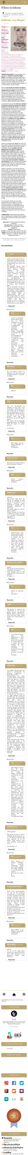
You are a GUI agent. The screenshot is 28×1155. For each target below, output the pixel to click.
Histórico (8, 13)
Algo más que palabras (12, 1144)
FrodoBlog (7, 1152)
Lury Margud (14, 14)
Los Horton (6, 14)
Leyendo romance (17, 13)
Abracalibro (11, 944)
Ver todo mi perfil (14, 1026)
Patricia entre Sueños (14, 562)
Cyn (12, 313)
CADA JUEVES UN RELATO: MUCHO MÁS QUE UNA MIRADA (12, 1141)
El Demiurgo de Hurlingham (13, 1147)
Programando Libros (14, 886)
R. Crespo (10, 254)
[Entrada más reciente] (4, 995)
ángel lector (11, 492)
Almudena (10, 366)
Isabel (9, 604)
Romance (5, 16)
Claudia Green (12, 826)
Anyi (8, 401)
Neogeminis (8, 1138)
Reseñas (21, 14)
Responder (11, 306)
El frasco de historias (11, 7)
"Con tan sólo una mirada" (12, 1145)
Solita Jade (11, 665)
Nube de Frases (12, 458)
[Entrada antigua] (24, 995)
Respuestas (10, 309)
